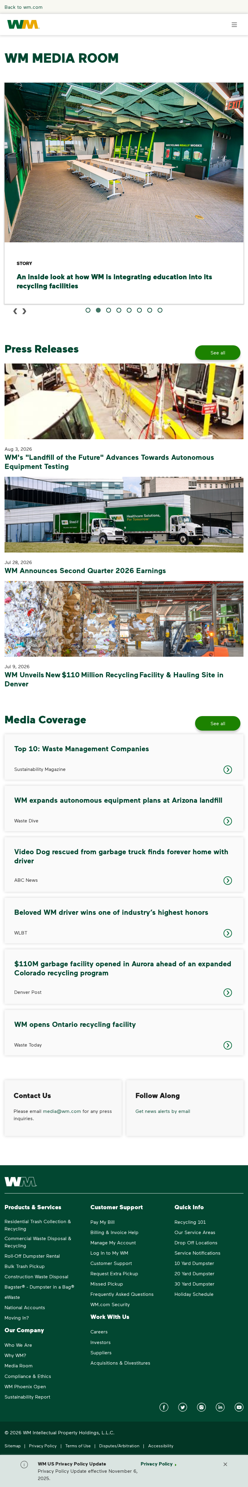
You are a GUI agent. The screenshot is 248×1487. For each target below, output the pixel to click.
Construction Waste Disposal (36, 1276)
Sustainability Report (27, 1396)
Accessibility (160, 1445)
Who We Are (18, 1345)
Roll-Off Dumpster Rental (32, 1256)
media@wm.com (62, 1111)
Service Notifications (197, 1253)
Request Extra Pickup (114, 1273)
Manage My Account (113, 1242)
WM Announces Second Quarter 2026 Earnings (85, 570)
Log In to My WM (109, 1253)
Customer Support (111, 1263)
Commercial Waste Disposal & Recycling (38, 1241)
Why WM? (15, 1355)
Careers (99, 1331)
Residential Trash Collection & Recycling (38, 1224)
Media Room (19, 1365)
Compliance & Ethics (28, 1376)
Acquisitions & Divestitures (120, 1363)
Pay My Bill (102, 1222)
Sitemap (13, 1445)
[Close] (225, 1463)
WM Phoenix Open (25, 1386)
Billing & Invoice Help (114, 1232)
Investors (100, 1342)
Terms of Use (78, 1445)
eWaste (12, 1297)
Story (24, 263)
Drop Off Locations (196, 1242)
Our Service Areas (195, 1232)
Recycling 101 (190, 1222)
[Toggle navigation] (234, 24)
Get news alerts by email (162, 1111)
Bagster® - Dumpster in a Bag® (39, 1287)
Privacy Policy (43, 1445)
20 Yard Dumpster (194, 1273)
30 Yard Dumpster (194, 1283)
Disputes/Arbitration (119, 1445)
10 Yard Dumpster (194, 1263)
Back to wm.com (24, 7)
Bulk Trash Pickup (25, 1266)
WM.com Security (110, 1304)
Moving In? (17, 1317)
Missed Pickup (106, 1283)
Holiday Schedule (194, 1294)
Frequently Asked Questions (122, 1294)
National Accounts (25, 1307)
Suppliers (101, 1352)
